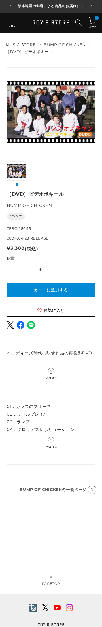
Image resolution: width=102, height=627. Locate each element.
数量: (11, 258)
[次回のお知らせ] (91, 6)
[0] (92, 22)
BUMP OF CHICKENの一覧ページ (53, 489)
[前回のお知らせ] (10, 6)
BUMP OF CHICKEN (65, 44)
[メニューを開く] (13, 22)
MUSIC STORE (21, 44)
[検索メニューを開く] (78, 22)
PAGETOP (51, 583)
